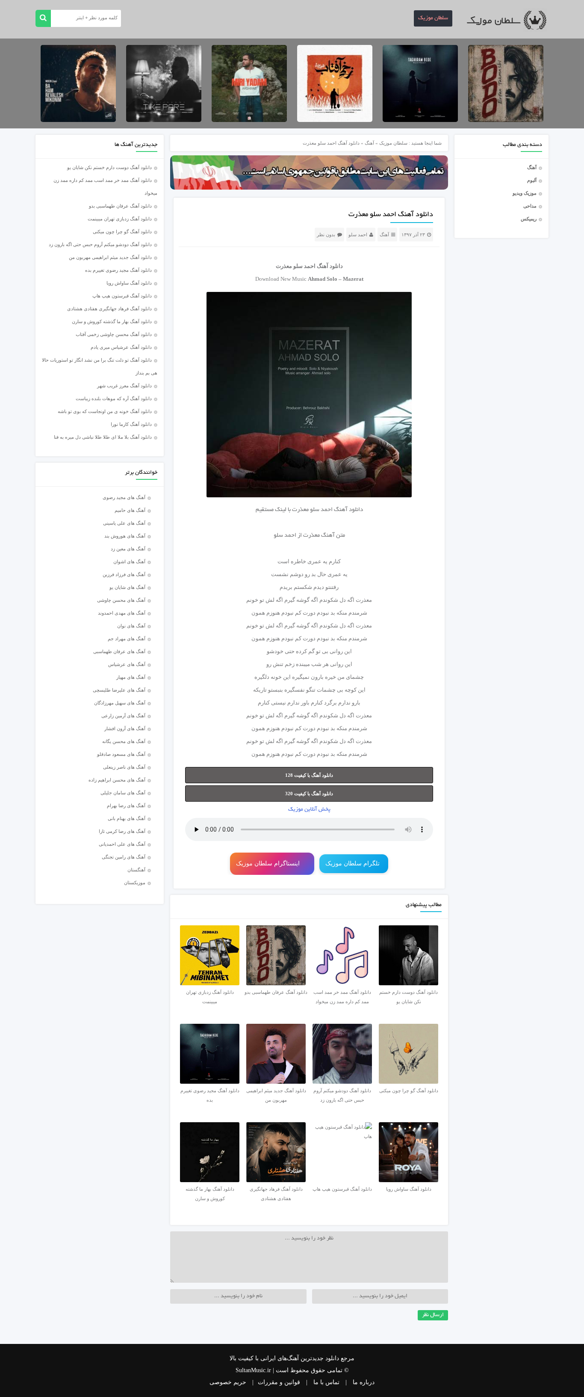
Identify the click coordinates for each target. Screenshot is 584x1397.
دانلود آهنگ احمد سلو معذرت (390, 215)
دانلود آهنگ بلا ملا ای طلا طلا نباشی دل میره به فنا (103, 437)
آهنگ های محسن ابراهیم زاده (116, 779)
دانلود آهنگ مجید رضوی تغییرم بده (118, 270)
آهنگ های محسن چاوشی (121, 600)
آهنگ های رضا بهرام (126, 805)
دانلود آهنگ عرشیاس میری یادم (121, 347)
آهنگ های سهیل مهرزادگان (119, 702)
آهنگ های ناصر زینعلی (124, 767)
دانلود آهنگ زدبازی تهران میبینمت (120, 218)
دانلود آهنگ (348, 510)
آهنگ (532, 167)
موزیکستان (134, 882)
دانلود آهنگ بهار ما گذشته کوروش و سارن (112, 321)
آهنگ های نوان (131, 625)
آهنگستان (136, 869)
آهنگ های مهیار (130, 677)
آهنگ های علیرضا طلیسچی (119, 690)
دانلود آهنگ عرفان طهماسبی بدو (120, 205)
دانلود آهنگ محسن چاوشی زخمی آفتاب (114, 334)
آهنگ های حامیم (130, 510)
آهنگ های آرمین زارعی (123, 715)
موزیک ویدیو (525, 193)
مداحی (530, 205)
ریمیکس (529, 218)
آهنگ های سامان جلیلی (122, 792)
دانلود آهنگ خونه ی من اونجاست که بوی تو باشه (105, 411)
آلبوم (532, 180)
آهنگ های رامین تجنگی (123, 856)
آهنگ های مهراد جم (126, 638)
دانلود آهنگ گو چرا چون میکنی (122, 231)
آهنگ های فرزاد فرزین (124, 574)
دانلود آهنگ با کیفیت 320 (309, 793)
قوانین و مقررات (279, 1382)
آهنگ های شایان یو (127, 587)
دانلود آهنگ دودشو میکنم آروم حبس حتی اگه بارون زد (100, 244)
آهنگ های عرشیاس (126, 664)
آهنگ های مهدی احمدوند (121, 612)
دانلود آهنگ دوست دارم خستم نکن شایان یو (109, 167)
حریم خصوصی (227, 1382)
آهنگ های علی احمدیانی (122, 844)
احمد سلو (357, 234)
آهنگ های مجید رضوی (124, 497)
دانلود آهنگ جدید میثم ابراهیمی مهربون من (110, 257)
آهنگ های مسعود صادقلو (121, 754)
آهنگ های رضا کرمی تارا (122, 831)
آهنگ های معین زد (128, 548)
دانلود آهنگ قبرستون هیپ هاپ (122, 295)
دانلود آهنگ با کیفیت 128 (309, 775)
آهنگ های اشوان (129, 561)
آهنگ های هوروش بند (124, 535)
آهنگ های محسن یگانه (123, 741)
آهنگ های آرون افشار (124, 728)
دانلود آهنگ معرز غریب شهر (124, 385)
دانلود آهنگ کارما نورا (131, 424)
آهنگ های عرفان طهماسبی (119, 651)
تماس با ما (326, 1382)
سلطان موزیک (433, 18)
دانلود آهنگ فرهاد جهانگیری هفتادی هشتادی (109, 308)
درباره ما (364, 1382)
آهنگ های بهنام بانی (126, 818)
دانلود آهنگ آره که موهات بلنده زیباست (114, 398)
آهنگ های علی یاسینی (124, 523)
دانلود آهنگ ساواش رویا (129, 282)
